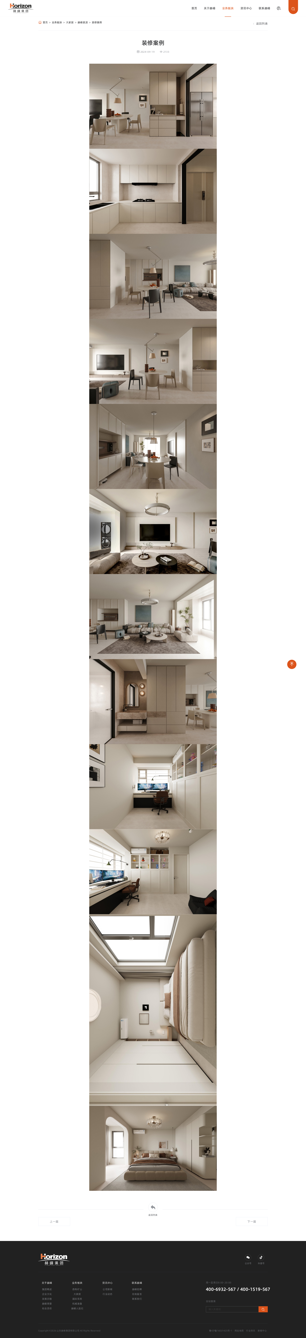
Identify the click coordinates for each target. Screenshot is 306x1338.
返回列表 (261, 24)
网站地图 (239, 1330)
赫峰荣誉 (47, 1303)
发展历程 (47, 1298)
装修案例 (97, 22)
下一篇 (251, 1222)
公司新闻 (107, 1289)
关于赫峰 (209, 8)
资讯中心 (246, 8)
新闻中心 (262, 1330)
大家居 (70, 22)
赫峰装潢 (83, 22)
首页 (194, 8)
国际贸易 (77, 1298)
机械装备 (77, 1303)
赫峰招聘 (137, 1289)
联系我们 (137, 1298)
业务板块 (228, 8)
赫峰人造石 (77, 1308)
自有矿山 (77, 1289)
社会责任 (47, 1308)
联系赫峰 (264, 8)
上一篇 (54, 1222)
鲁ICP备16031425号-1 (220, 1330)
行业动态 (107, 1294)
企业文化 (47, 1294)
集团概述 (47, 1289)
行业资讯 (250, 1330)
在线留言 (137, 1294)
